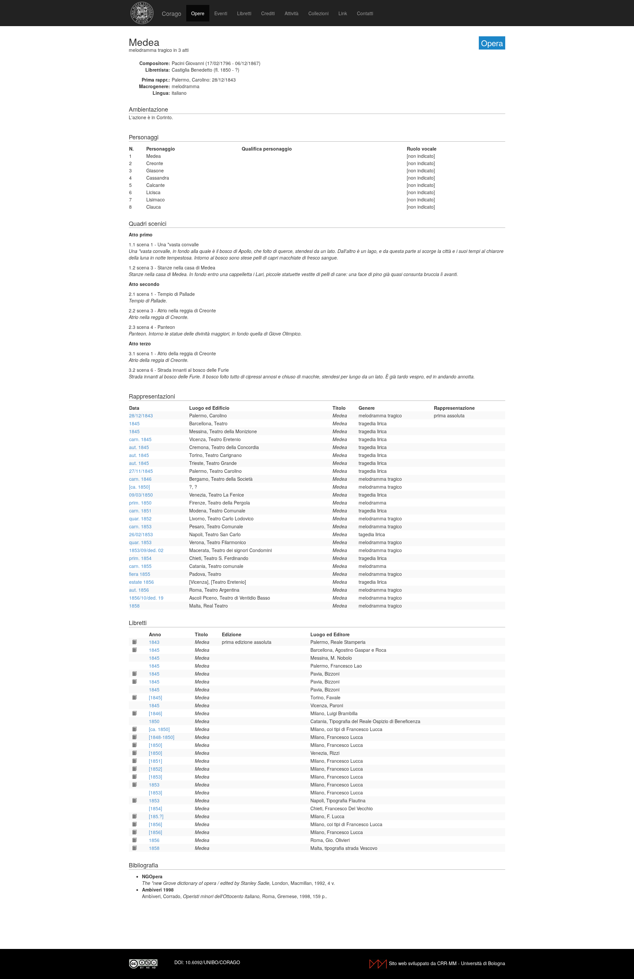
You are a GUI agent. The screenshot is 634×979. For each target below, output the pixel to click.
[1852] (155, 768)
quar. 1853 (140, 542)
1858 (134, 605)
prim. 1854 (140, 558)
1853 (154, 784)
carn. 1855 (140, 566)
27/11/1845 (141, 471)
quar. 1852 (140, 518)
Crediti (268, 13)
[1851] (155, 760)
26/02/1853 (141, 534)
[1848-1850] (161, 737)
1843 (154, 642)
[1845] (155, 697)
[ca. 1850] (139, 486)
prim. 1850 (140, 502)
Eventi (220, 13)
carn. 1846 (140, 478)
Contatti (365, 13)
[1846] (155, 713)
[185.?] (156, 816)
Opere (197, 13)
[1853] (155, 776)
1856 (154, 840)
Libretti (244, 13)
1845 (134, 423)
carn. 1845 (140, 439)
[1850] (155, 745)
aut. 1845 (139, 447)
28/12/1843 (141, 415)
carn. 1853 (140, 526)
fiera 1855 (139, 574)
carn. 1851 (140, 510)
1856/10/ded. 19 (146, 597)
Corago (171, 13)
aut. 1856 (139, 589)
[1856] (155, 824)
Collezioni (318, 13)
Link (342, 13)
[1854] (155, 808)
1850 (154, 721)
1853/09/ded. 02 (146, 550)
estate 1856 (141, 581)
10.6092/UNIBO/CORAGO (212, 962)
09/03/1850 (141, 494)
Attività (292, 13)
